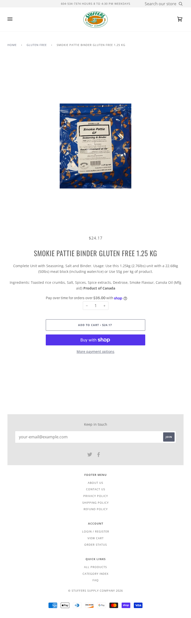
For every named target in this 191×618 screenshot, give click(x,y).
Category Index (95, 574)
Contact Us (95, 489)
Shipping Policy (95, 502)
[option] (95, 146)
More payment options (95, 351)
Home (12, 45)
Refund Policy (96, 509)
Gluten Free (37, 45)
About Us (95, 483)
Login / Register (95, 531)
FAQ (96, 580)
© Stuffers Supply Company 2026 (95, 590)
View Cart (96, 538)
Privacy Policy (95, 496)
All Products (95, 567)
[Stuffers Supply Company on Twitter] (90, 455)
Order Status (95, 544)
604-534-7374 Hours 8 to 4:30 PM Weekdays (95, 3)
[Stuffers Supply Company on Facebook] (98, 455)
